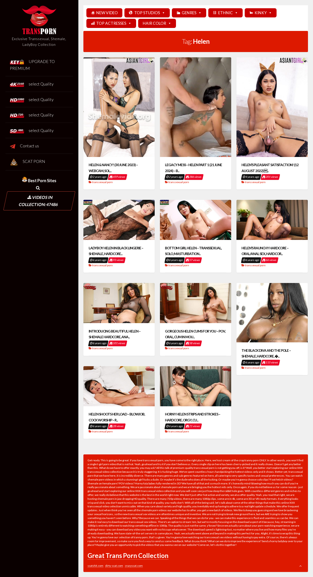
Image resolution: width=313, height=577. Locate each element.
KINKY (261, 12)
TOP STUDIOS (147, 12)
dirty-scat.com (114, 565)
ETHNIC (225, 12)
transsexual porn (102, 182)
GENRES (189, 12)
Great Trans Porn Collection (128, 555)
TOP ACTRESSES (111, 23)
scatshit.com (95, 565)
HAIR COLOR (154, 23)
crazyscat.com (134, 565)
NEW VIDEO (107, 12)
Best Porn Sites (41, 180)
